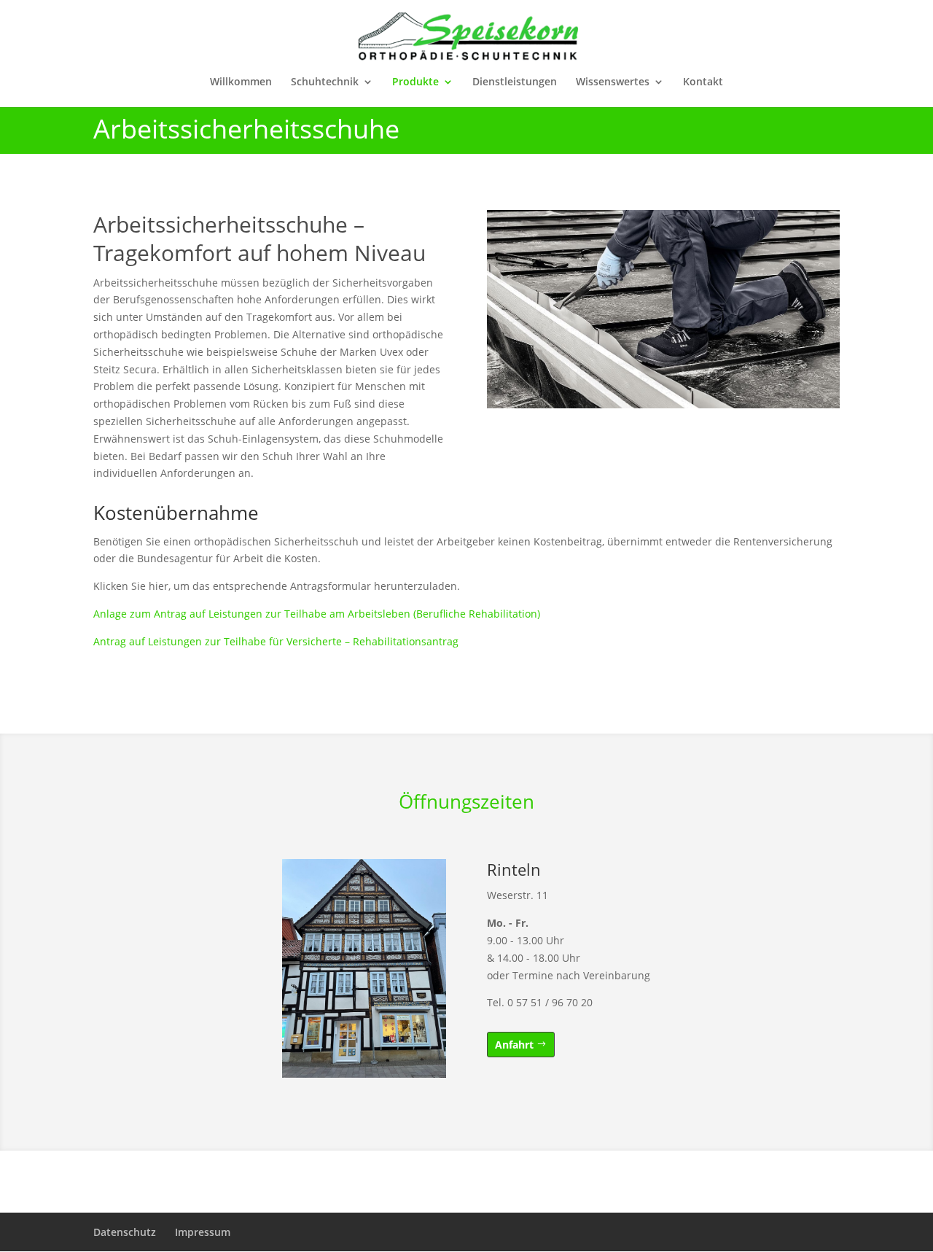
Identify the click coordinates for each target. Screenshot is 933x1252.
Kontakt (703, 82)
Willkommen (241, 82)
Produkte (415, 82)
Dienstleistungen (514, 82)
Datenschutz (124, 1232)
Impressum (202, 1232)
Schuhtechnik (325, 82)
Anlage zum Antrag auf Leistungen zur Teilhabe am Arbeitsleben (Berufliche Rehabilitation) (316, 614)
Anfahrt (514, 1044)
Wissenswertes (612, 82)
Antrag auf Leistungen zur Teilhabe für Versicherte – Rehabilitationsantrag (275, 641)
